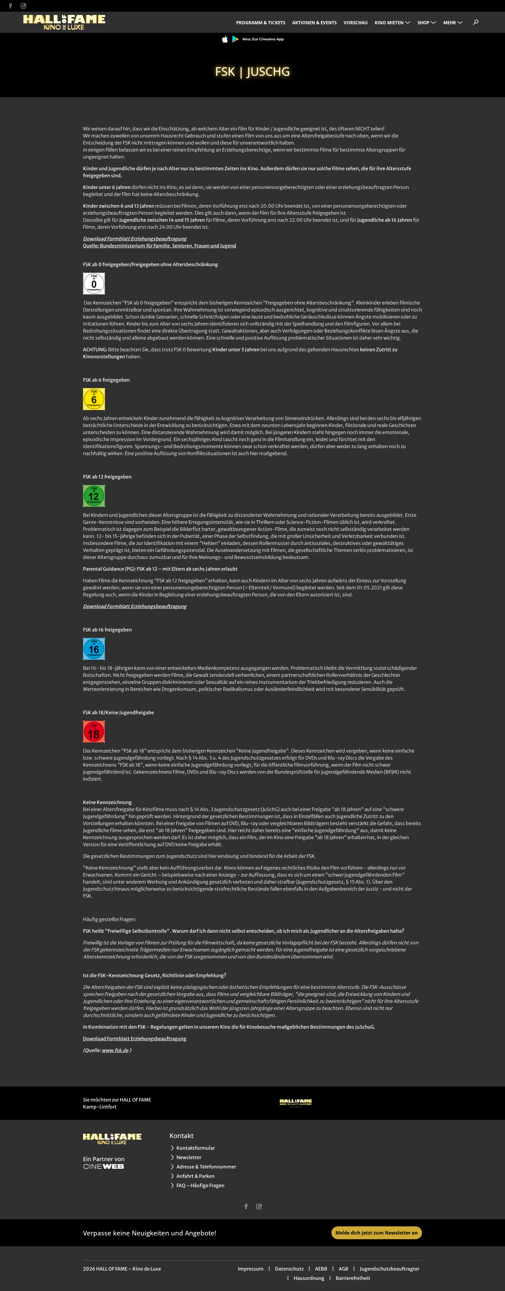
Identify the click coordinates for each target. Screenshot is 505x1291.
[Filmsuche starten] (476, 22)
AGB (343, 1269)
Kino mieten (389, 22)
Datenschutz (289, 1269)
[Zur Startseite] (64, 22)
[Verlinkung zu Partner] (296, 1103)
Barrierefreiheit (353, 1278)
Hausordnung (309, 1278)
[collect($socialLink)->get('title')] (10, 6)
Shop (423, 22)
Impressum (251, 1269)
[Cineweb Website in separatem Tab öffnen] (103, 1166)
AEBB (321, 1269)
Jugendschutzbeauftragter (389, 1269)
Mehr (449, 22)
